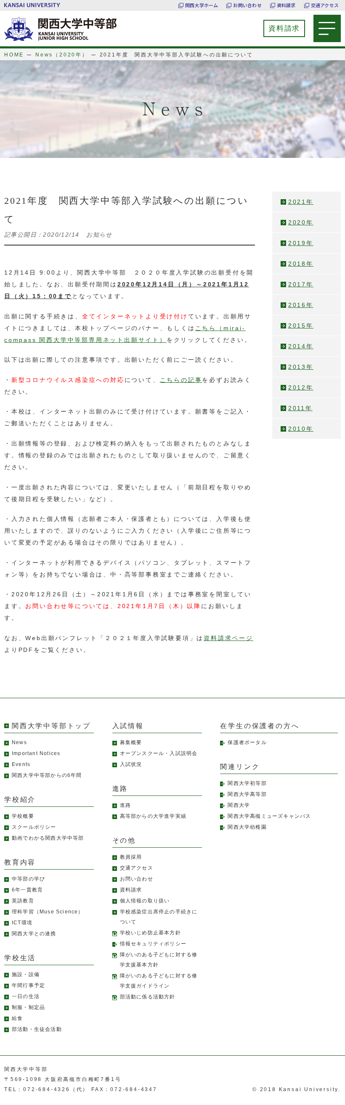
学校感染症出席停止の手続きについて (159, 917)
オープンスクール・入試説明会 (159, 753)
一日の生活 (26, 996)
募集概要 (131, 742)
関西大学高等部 (247, 794)
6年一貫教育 (27, 890)
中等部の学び (28, 879)
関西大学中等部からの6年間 (47, 775)
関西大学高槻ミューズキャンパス (269, 816)
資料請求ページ (228, 638)
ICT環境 (22, 923)
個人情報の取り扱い (145, 901)
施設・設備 (26, 974)
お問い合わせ (247, 5)
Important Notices (36, 753)
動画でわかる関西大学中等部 (48, 838)
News (19, 742)
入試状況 (131, 764)
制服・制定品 (28, 1007)
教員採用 (131, 857)
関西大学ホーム (201, 5)
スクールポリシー (34, 827)
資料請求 (286, 5)
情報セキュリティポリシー (153, 944)
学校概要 (23, 816)
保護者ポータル (247, 742)
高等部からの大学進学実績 (153, 816)
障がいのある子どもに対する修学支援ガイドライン (159, 981)
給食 (17, 1018)
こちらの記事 (181, 379)
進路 (125, 805)
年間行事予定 (28, 985)
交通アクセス (325, 5)
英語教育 (23, 901)
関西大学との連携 (34, 934)
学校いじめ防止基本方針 (150, 933)
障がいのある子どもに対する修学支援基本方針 (159, 960)
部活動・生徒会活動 (37, 1029)
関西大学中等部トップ (51, 725)
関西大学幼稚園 (247, 827)
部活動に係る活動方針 (147, 997)
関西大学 (239, 805)
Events (21, 764)
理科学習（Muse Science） (48, 912)
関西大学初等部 (247, 783)
